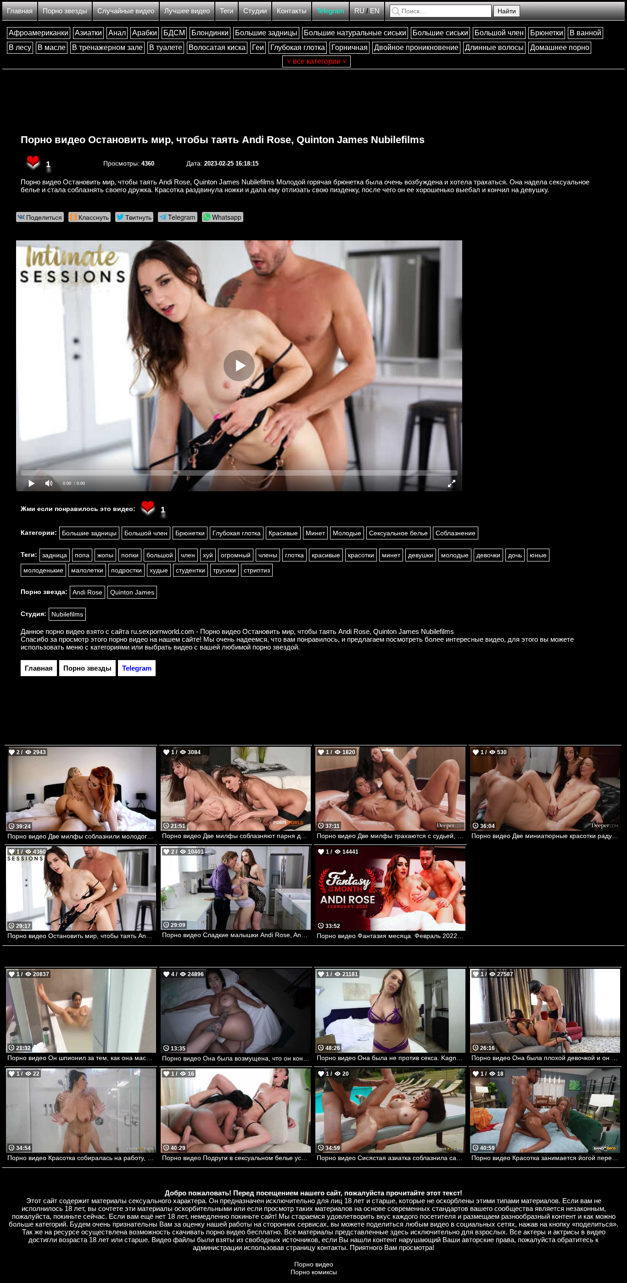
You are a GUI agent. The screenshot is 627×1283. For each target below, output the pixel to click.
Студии (255, 11)
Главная (20, 11)
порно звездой (275, 647)
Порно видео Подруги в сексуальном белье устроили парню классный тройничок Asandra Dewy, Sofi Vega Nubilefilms (236, 1157)
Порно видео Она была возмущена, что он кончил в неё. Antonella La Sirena (236, 1058)
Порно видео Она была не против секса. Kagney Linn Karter (391, 1057)
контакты (331, 1247)
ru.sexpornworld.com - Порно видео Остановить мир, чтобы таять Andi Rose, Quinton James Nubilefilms (292, 631)
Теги (226, 11)
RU (359, 11)
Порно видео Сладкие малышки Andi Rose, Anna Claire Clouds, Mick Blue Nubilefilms (236, 935)
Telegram (330, 11)
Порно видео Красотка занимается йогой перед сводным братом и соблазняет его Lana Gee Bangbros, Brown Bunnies (545, 1157)
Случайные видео (125, 11)
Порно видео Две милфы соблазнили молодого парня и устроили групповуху (81, 836)
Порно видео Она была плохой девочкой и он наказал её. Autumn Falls (545, 1057)
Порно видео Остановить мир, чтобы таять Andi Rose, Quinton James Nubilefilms (223, 139)
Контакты (292, 11)
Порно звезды (65, 11)
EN (375, 11)
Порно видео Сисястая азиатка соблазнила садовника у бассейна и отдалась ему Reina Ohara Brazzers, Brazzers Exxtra (391, 1157)
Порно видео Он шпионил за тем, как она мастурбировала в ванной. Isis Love (81, 1057)
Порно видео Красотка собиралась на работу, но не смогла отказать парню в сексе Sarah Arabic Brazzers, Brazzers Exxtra (81, 1157)
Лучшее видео (187, 11)
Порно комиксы (314, 1272)
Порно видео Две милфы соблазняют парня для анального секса (236, 835)
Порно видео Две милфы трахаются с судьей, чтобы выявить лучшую (391, 835)
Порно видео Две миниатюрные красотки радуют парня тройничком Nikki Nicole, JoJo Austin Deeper (545, 835)
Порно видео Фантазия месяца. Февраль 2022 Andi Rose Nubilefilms (391, 935)
